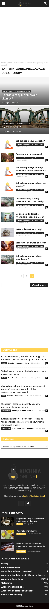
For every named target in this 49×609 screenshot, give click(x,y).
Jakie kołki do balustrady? (29, 229)
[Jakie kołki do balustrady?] (7, 232)
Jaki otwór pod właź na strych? (31, 242)
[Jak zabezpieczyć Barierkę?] (7, 144)
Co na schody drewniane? (29, 154)
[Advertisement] (24, 34)
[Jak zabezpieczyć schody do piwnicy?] (7, 186)
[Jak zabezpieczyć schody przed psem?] (7, 259)
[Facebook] (21, 503)
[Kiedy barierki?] (24, 117)
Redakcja (5, 103)
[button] (45, 3)
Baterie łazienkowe (11, 567)
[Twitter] (28, 503)
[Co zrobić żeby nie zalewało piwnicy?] (24, 98)
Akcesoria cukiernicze (12, 587)
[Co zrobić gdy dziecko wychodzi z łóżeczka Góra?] (7, 217)
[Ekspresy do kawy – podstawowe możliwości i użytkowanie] (7, 521)
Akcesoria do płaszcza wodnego (17, 591)
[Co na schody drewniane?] (7, 157)
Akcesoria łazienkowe (12, 579)
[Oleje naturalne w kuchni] (7, 534)
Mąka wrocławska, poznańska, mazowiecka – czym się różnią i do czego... (30, 546)
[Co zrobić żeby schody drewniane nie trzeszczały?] (7, 202)
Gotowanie (6, 410)
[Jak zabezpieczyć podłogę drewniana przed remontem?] (7, 171)
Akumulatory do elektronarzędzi (17, 571)
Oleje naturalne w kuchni (26, 531)
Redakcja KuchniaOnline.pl (18, 363)
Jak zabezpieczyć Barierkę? (30, 141)
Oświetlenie (6, 428)
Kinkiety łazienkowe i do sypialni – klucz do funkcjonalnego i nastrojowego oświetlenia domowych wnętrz (22, 421)
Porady (19, 524)
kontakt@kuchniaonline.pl (34, 496)
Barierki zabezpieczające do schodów (16, 91)
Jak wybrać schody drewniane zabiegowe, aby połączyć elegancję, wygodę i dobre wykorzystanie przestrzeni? (23, 389)
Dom (3, 396)
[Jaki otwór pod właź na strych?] (7, 246)
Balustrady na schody (11, 594)
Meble (4, 363)
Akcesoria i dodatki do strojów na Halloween (23, 575)
